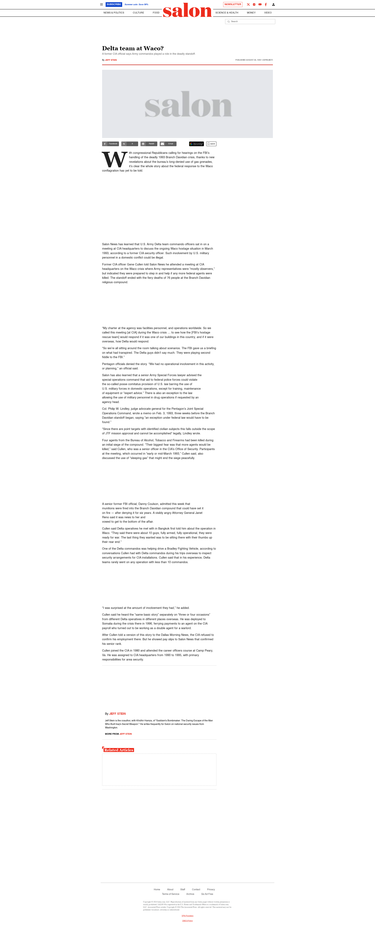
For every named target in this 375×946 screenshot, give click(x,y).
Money (251, 13)
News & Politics (114, 13)
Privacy (211, 890)
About (170, 890)
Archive (190, 894)
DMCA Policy (187, 921)
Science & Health (226, 13)
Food (156, 13)
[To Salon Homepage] (187, 10)
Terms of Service (170, 894)
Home (157, 890)
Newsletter (233, 4)
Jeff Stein (111, 60)
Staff (182, 890)
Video (268, 13)
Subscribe (114, 4)
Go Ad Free (207, 894)
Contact (196, 890)
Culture (138, 13)
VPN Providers (187, 916)
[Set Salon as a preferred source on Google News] (196, 144)
